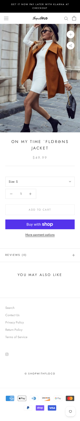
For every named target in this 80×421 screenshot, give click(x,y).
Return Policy (13, 329)
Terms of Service (16, 337)
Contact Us (12, 315)
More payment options (40, 234)
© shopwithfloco (40, 373)
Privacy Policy (14, 322)
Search (9, 307)
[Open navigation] (6, 18)
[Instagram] (6, 353)
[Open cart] (74, 18)
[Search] (66, 18)
